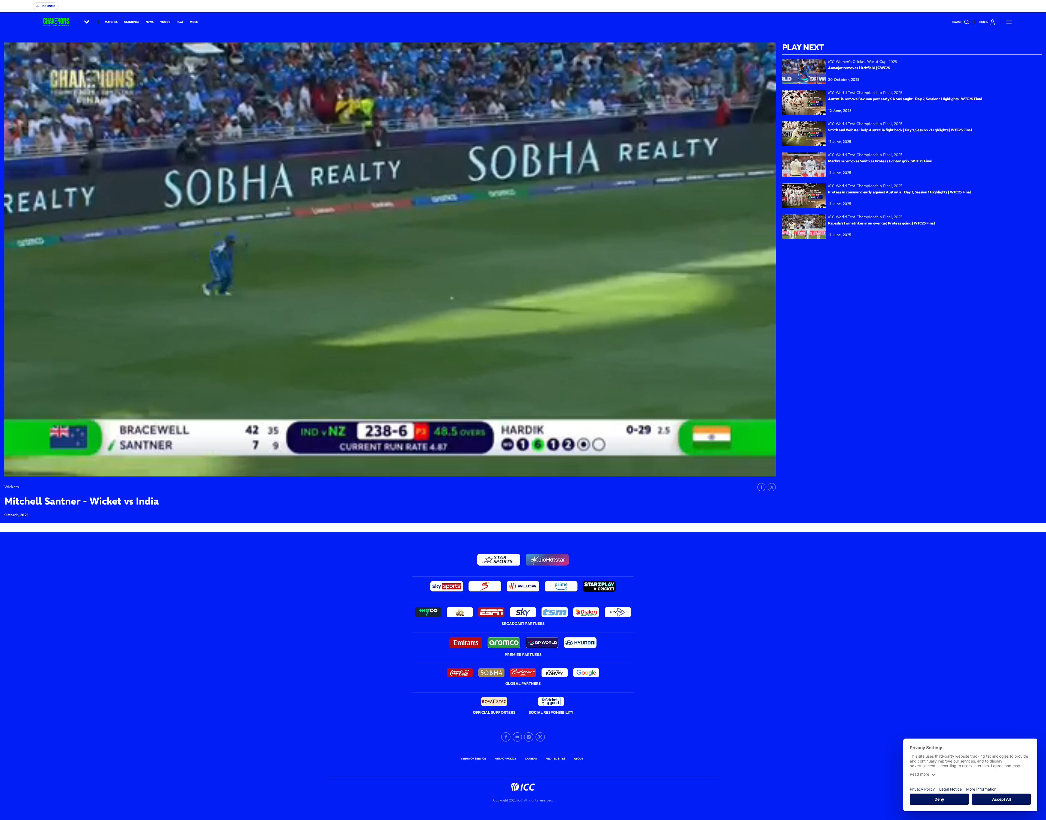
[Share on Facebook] (761, 487)
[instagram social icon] (528, 737)
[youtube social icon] (517, 737)
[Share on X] (772, 487)
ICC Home (48, 6)
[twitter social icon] (540, 737)
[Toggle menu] (1009, 22)
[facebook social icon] (505, 737)
